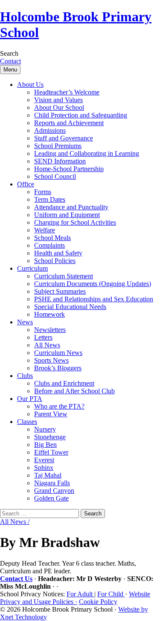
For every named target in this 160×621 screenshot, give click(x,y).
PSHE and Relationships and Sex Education (93, 299)
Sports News (51, 360)
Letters (43, 337)
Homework (49, 314)
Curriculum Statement (63, 276)
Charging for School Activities (75, 222)
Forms (42, 191)
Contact (10, 61)
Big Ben (45, 444)
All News (47, 345)
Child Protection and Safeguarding (80, 115)
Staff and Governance (63, 138)
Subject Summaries (60, 291)
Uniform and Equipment (67, 214)
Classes (27, 421)
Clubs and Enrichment (64, 383)
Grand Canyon (54, 490)
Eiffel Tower (51, 452)
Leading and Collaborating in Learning (86, 153)
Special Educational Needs (70, 306)
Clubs (25, 375)
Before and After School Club (74, 391)
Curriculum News (58, 352)
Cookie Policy (98, 601)
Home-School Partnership (69, 168)
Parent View (50, 414)
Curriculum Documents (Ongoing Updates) (92, 283)
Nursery (45, 429)
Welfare (44, 230)
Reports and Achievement (69, 122)
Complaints (49, 245)
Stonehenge (50, 437)
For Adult (80, 594)
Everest (44, 460)
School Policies (55, 260)
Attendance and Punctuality (71, 207)
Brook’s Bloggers (57, 368)
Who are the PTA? (59, 406)
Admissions (50, 130)
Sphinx (43, 467)
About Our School (59, 107)
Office (25, 184)
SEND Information (60, 161)
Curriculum (32, 268)
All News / (14, 521)
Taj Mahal (47, 475)
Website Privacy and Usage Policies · (75, 597)
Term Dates (49, 199)
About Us (30, 84)
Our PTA (29, 398)
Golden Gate (51, 498)
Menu (10, 69)
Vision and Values (58, 99)
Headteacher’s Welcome (66, 92)
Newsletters (50, 329)
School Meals (52, 237)
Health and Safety (58, 253)
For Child (111, 594)
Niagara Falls (52, 482)
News (25, 322)
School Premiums (57, 145)
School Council (55, 176)
